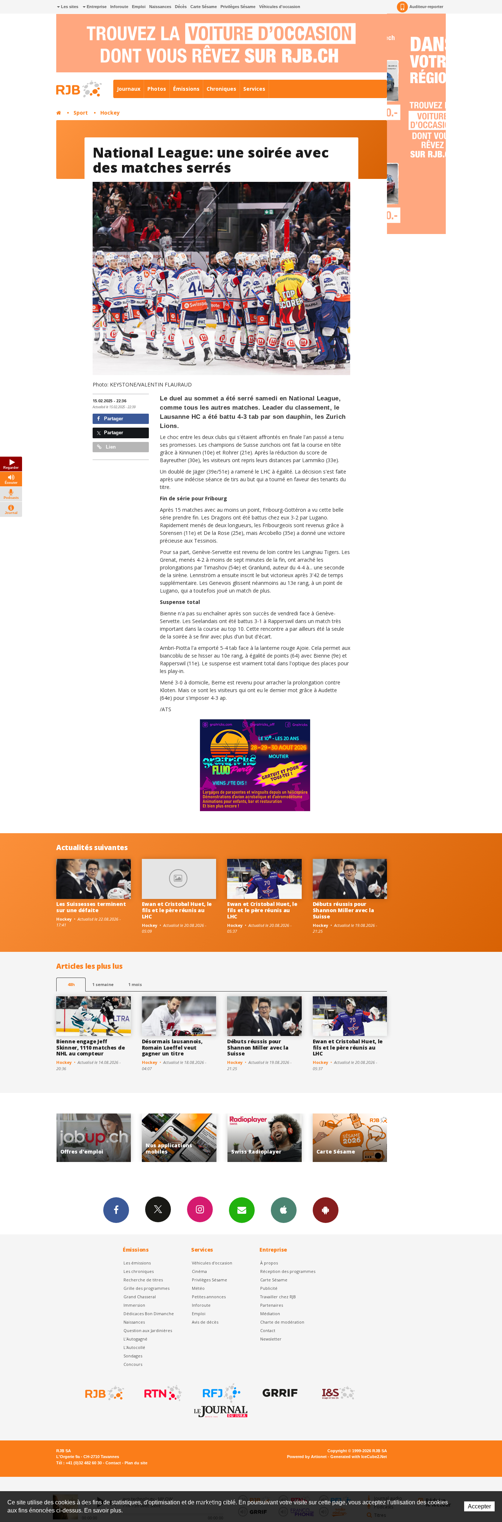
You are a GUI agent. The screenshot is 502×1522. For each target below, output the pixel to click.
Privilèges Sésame (237, 6)
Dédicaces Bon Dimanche (148, 1313)
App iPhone (284, 1210)
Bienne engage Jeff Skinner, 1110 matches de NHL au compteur (90, 1047)
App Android (325, 1210)
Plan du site (136, 1463)
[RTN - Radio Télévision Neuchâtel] (162, 1393)
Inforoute (119, 6)
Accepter (479, 1506)
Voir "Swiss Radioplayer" (179, 1137)
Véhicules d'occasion (279, 6)
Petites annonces (209, 1296)
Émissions (186, 88)
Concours (132, 1364)
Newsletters (242, 1210)
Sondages (132, 1355)
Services (254, 88)
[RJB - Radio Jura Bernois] (104, 1393)
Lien (110, 447)
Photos (156, 88)
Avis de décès (205, 1322)
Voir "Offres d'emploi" (350, 1137)
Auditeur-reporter (426, 6)
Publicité (268, 1288)
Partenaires (271, 1305)
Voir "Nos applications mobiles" (93, 1137)
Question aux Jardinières (147, 1330)
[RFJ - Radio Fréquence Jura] (221, 1393)
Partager (113, 418)
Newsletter (271, 1338)
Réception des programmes (287, 1271)
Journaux (128, 88)
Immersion (134, 1305)
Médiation (270, 1313)
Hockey (110, 112)
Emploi (139, 6)
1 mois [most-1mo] (135, 984)
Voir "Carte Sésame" (264, 1137)
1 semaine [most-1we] (103, 984)
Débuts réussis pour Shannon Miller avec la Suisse (343, 910)
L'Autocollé (134, 1347)
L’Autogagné (135, 1338)
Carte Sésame (203, 6)
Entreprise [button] (96, 6)
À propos (269, 1262)
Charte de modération (282, 1322)
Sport (80, 112)
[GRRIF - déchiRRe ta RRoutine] (279, 1393)
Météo (198, 1288)
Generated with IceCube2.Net (358, 1456)
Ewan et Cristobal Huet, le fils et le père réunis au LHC (177, 910)
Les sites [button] (69, 6)
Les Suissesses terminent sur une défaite (91, 907)
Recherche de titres (143, 1279)
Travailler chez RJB (278, 1296)
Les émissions (137, 1262)
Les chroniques (138, 1271)
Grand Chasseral (139, 1296)
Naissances (160, 6)
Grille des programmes (146, 1288)
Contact (267, 1330)
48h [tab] (71, 984)
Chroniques (221, 88)
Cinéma (199, 1271)
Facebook (116, 1210)
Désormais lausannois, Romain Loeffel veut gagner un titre (172, 1047)
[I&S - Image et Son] (338, 1393)
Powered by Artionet (307, 1456)
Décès (181, 6)
